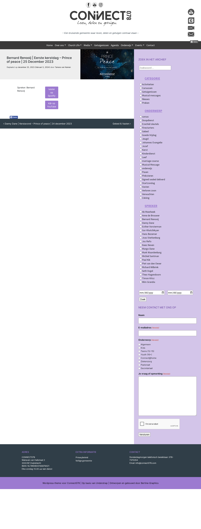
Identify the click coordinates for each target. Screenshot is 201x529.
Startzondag (148, 183)
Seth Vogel (147, 270)
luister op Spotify (51, 92)
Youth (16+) (146, 354)
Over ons (59, 45)
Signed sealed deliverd (153, 179)
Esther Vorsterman (151, 226)
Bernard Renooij (150, 219)
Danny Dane (148, 222)
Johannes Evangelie (152, 142)
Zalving (145, 197)
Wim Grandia (148, 282)
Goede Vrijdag (149, 135)
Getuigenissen (101, 45)
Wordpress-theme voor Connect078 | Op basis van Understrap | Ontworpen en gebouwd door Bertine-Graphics (100, 483)
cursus (145, 116)
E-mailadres (148, 327)
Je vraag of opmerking (154, 373)
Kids (143, 348)
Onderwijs (126, 45)
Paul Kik (146, 259)
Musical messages (151, 95)
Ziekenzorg (146, 361)
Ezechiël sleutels (150, 124)
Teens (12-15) (147, 351)
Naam (141, 315)
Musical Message (150, 164)
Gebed (145, 131)
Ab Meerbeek (148, 211)
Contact (150, 45)
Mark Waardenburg (151, 252)
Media (87, 45)
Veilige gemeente (84, 460)
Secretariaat (147, 368)
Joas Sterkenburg (151, 237)
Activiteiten (148, 84)
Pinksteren (147, 175)
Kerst (145, 149)
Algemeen (146, 344)
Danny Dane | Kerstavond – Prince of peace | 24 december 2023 (38, 123)
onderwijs (147, 168)
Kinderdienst (148, 153)
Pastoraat (145, 365)
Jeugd (145, 138)
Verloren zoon (149, 190)
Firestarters (148, 127)
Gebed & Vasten (121, 123)
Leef (144, 157)
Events (138, 45)
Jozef (145, 146)
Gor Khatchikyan (150, 230)
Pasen (145, 172)
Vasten (145, 186)
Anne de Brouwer (151, 215)
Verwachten (148, 194)
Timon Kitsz (148, 278)
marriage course (150, 160)
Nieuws (146, 99)
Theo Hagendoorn (151, 274)
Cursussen (147, 88)
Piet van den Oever (151, 263)
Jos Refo (146, 241)
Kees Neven (148, 245)
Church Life (74, 45)
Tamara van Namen (63, 67)
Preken (145, 102)
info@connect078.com (146, 463)
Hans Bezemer (149, 234)
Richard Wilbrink (150, 267)
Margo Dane (148, 248)
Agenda (115, 45)
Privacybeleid (82, 457)
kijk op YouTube (51, 105)
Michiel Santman (150, 256)
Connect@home (148, 358)
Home (49, 45)
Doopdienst (148, 120)
